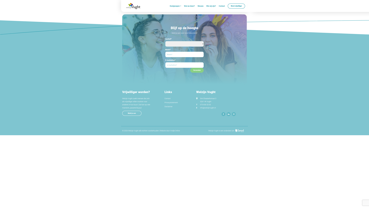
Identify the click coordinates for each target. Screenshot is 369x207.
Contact (222, 6)
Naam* (168, 50)
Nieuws (200, 6)
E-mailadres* (170, 60)
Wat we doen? (189, 6)
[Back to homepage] (133, 6)
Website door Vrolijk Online (170, 131)
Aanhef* (168, 39)
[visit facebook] (223, 114)
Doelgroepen (175, 6)
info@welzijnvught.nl (208, 108)
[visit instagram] (234, 114)
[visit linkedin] (229, 114)
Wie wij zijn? (211, 6)
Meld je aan (132, 113)
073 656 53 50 (205, 105)
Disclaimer (168, 107)
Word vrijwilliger (236, 6)
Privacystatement (171, 102)
